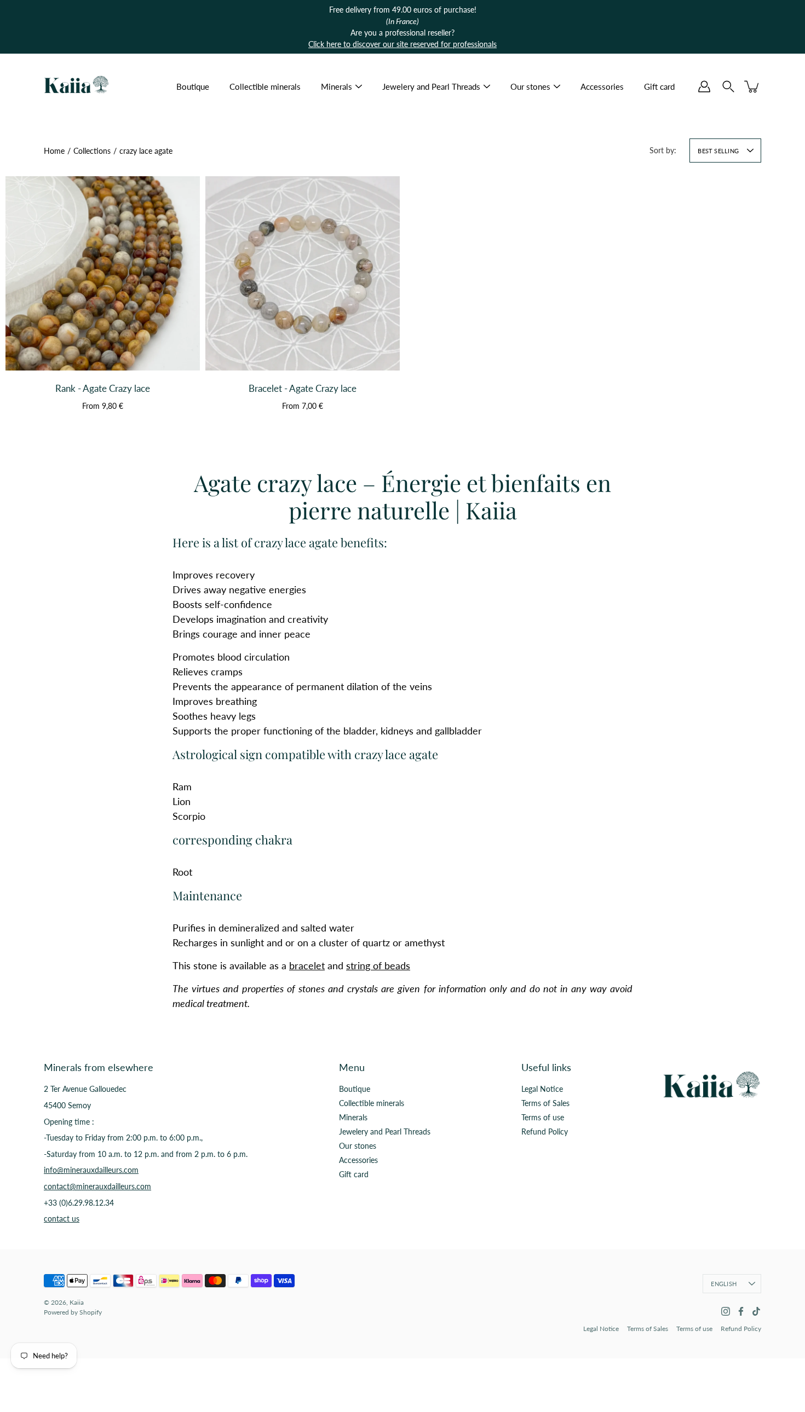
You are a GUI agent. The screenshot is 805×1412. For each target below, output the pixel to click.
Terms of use (542, 1117)
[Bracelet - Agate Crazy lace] (302, 273)
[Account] (704, 86)
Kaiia (77, 1302)
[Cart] (752, 86)
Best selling (718, 150)
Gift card (659, 86)
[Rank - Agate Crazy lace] (102, 273)
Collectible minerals (265, 86)
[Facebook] (741, 1311)
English (724, 1283)
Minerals (336, 86)
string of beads (378, 965)
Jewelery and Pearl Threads (431, 86)
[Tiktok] (756, 1311)
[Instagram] (726, 1311)
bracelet (307, 965)
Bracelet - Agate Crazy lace (303, 388)
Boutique (192, 86)
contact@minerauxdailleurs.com (97, 1186)
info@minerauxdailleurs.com (91, 1169)
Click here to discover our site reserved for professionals (402, 44)
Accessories (602, 86)
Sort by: (662, 150)
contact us (61, 1218)
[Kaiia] (77, 86)
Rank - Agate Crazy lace (102, 388)
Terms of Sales (545, 1103)
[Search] (728, 86)
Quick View (102, 346)
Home (54, 150)
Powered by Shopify (73, 1312)
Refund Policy (544, 1131)
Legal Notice (542, 1088)
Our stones (530, 86)
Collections (92, 150)
